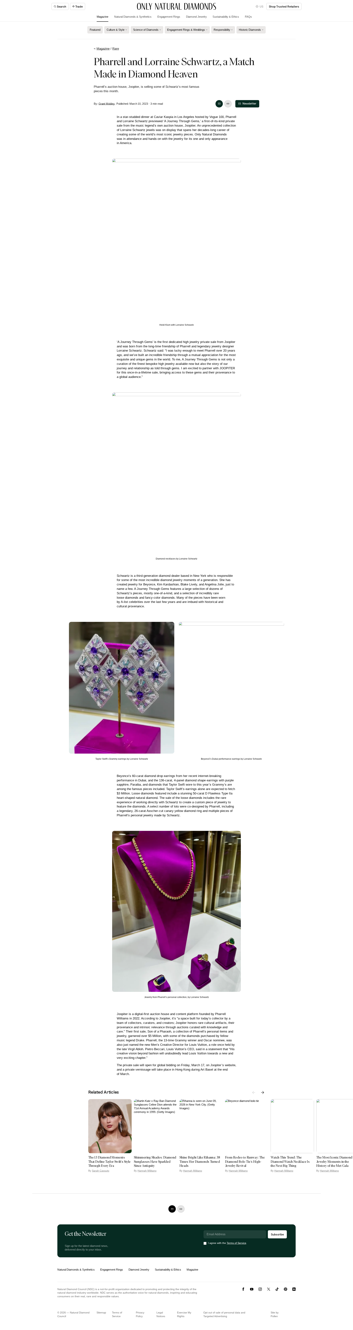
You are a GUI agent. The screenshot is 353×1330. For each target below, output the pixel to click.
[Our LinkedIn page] (294, 1289)
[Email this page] (219, 103)
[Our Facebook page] (243, 1289)
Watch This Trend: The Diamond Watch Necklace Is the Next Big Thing (290, 1161)
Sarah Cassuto (100, 1170)
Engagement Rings (168, 16)
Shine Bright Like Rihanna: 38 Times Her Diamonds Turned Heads (199, 1161)
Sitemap (101, 1312)
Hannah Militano (147, 1170)
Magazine (102, 16)
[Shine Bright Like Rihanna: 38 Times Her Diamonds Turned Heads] (201, 1126)
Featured (95, 29)
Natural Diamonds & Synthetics (132, 16)
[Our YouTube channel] (251, 1289)
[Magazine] (176, 6)
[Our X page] (268, 1289)
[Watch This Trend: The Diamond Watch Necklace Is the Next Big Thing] (292, 1126)
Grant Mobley (107, 103)
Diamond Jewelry (196, 16)
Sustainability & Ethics (226, 16)
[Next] (262, 1092)
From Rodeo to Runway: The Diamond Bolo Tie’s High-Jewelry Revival (245, 1161)
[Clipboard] (228, 103)
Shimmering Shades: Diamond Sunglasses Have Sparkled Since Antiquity (155, 1161)
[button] (259, 6)
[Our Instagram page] (260, 1289)
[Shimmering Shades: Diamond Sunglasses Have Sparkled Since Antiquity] (155, 1126)
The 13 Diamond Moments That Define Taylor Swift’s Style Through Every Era (109, 1161)
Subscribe (277, 1234)
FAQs (248, 16)
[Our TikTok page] (277, 1289)
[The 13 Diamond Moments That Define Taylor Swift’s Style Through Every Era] (110, 1126)
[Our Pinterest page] (285, 1289)
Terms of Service (236, 1243)
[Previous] (254, 1092)
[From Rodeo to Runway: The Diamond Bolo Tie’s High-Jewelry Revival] (246, 1126)
